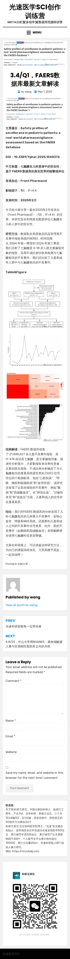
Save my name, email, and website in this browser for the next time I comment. (34, 775)
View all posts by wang (21, 605)
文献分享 (23, 564)
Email (10, 736)
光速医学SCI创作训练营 (35, 11)
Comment (13, 681)
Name (11, 720)
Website (11, 752)
